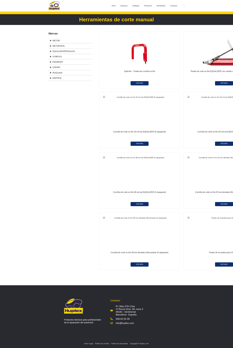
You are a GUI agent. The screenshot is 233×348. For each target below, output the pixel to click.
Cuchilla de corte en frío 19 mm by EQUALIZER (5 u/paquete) (139, 132)
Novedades (161, 6)
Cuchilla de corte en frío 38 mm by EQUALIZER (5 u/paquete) (139, 192)
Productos (148, 6)
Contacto (173, 6)
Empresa (124, 6)
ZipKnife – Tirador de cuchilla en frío (139, 71)
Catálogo (135, 6)
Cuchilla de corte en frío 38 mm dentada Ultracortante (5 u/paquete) (139, 252)
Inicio (114, 6)
